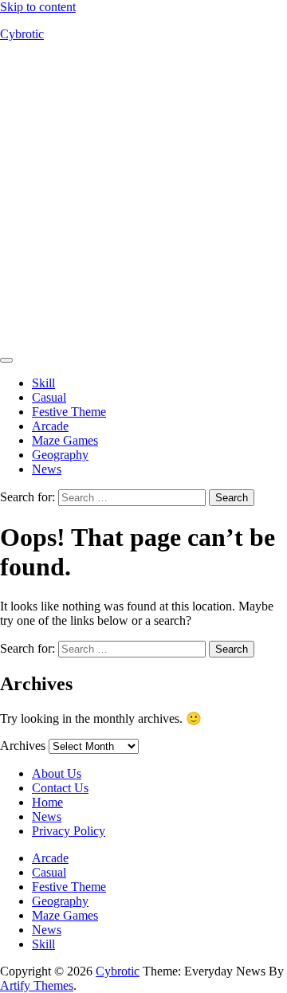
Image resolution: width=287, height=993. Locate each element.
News (46, 469)
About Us (56, 773)
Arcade (50, 426)
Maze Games (65, 440)
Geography (60, 454)
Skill (43, 383)
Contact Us (60, 788)
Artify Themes (36, 985)
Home (47, 802)
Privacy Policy (68, 831)
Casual (49, 397)
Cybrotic (22, 34)
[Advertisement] (143, 197)
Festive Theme (69, 411)
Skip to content (38, 7)
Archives (22, 745)
